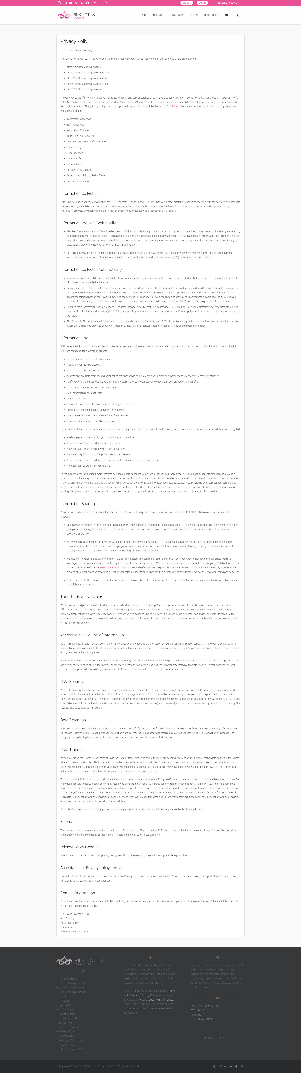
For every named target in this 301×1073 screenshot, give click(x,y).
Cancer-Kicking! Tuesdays (73, 992)
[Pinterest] (82, 3)
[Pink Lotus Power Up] (76, 15)
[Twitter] (65, 3)
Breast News (66, 1022)
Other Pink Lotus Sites (71, 1049)
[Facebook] (87, 3)
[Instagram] (59, 3)
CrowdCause (66, 1009)
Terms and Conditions (167, 106)
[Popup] (227, 15)
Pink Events (65, 1000)
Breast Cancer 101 (69, 1018)
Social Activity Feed (69, 1005)
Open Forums (66, 996)
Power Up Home (68, 978)
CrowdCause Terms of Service (156, 999)
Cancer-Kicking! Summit (72, 983)
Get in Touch (66, 1036)
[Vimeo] (76, 3)
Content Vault (66, 1031)
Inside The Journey (69, 1027)
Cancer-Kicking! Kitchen (72, 987)
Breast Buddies (67, 1014)
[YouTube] (70, 3)
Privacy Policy (66, 1044)
